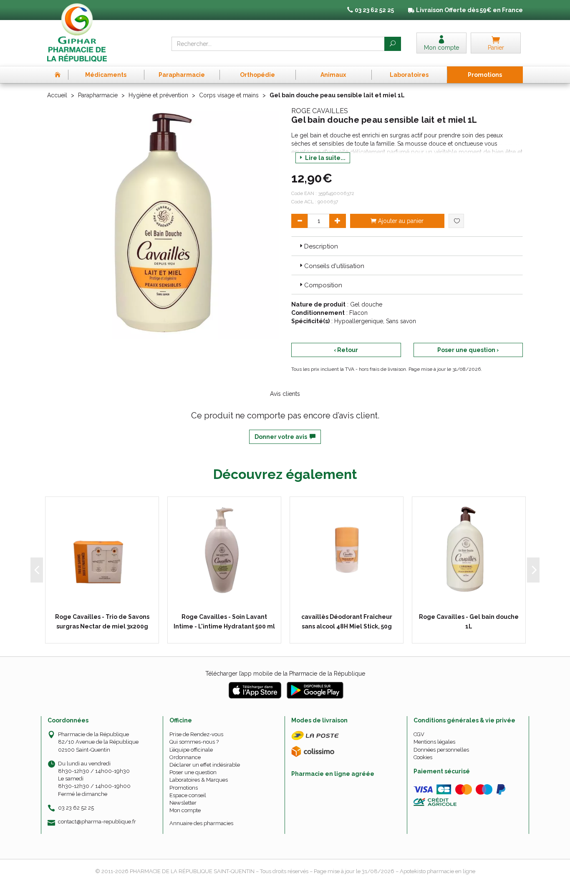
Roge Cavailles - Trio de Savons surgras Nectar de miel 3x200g (102, 621)
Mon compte (185, 810)
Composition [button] (323, 285)
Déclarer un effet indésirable (204, 765)
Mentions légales (434, 742)
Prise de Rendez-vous (196, 734)
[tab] (407, 246)
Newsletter (183, 803)
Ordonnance (185, 757)
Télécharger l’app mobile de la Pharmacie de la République (285, 673)
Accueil (57, 95)
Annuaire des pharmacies (201, 823)
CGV (419, 734)
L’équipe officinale (191, 750)
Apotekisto (437, 871)
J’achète (107, 601)
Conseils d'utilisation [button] (334, 266)
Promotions (183, 788)
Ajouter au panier (400, 221)
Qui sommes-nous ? (194, 742)
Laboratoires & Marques (198, 780)
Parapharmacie (98, 95)
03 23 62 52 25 (76, 808)
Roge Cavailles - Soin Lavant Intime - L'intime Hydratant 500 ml (224, 621)
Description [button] (321, 246)
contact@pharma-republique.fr (97, 822)
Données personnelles (441, 750)
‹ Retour (346, 350)
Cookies (423, 757)
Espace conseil (187, 795)
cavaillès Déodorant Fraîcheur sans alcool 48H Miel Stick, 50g (346, 621)
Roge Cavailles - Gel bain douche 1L (469, 621)
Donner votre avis (282, 436)
